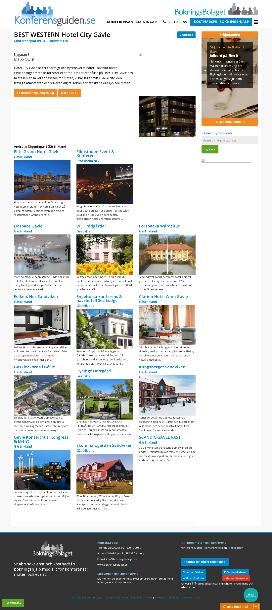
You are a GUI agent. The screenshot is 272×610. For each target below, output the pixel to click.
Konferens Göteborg (166, 597)
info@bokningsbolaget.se (121, 559)
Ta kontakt (13, 602)
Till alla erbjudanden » (230, 122)
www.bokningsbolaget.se (112, 564)
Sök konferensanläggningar (87, 597)
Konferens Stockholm (117, 597)
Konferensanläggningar (132, 22)
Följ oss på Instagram (236, 572)
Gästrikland (186, 34)
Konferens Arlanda (141, 597)
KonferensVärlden (215, 547)
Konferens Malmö (190, 597)
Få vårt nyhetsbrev (217, 133)
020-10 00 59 (176, 22)
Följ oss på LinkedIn (194, 578)
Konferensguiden (191, 547)
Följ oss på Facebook (194, 572)
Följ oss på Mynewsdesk (236, 578)
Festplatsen (236, 547)
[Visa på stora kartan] (140, 54)
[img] (224, 78)
